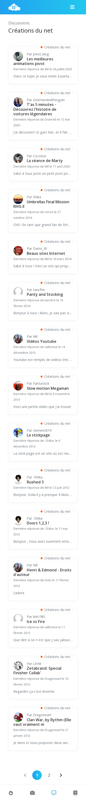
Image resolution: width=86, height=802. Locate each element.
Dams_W (40, 248)
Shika (37, 197)
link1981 (39, 616)
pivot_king (41, 54)
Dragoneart (42, 715)
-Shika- (38, 477)
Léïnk (37, 663)
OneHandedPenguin (49, 100)
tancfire (39, 289)
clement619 (42, 430)
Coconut (39, 156)
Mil (35, 336)
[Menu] (72, 7)
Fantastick (41, 383)
